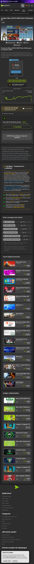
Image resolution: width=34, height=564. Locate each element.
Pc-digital (7, 13)
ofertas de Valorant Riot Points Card (17, 290)
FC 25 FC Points (17, 460)
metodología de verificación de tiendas (14, 181)
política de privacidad (11, 557)
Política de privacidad (7, 563)
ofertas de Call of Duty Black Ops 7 (17, 375)
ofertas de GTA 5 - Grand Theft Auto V (17, 367)
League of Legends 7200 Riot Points (17, 426)
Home (2, 13)
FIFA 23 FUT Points (17, 435)
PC (2, 49)
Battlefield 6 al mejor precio (17, 315)
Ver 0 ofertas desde (17, 81)
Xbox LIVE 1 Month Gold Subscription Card (17, 443)
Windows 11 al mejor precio (17, 307)
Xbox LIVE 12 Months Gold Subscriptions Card (17, 409)
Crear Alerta (18, 127)
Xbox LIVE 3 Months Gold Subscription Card (17, 418)
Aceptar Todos (7, 560)
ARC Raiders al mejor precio (17, 384)
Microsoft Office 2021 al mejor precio (17, 324)
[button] (3, 22)
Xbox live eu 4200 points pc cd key (20, 13)
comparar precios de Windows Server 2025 (17, 350)
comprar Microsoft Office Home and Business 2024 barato (17, 333)
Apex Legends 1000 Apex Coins (17, 478)
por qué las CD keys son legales (12, 186)
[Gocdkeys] (5, 5)
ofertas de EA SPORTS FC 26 (17, 341)
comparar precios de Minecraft (17, 358)
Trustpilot (25, 195)
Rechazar (15, 560)
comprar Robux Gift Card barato (17, 264)
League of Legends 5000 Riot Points (17, 469)
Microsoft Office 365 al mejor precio (17, 298)
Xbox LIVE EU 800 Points (17, 400)
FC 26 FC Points (17, 452)
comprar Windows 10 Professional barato (17, 272)
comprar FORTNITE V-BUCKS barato (17, 281)
